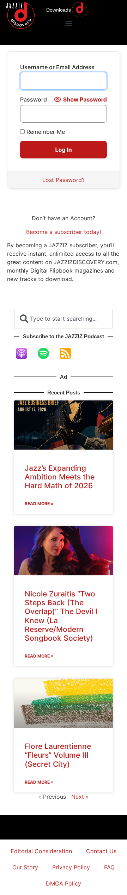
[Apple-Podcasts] (25, 353)
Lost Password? (63, 179)
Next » (80, 796)
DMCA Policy (63, 883)
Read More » (39, 503)
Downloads (58, 10)
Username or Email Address (57, 67)
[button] (68, 23)
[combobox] (63, 318)
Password (33, 99)
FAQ (109, 867)
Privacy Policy (71, 867)
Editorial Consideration (41, 851)
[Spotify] (47, 353)
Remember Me (45, 132)
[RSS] (69, 353)
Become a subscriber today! (63, 231)
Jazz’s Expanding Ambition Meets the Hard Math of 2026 (60, 477)
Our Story (25, 867)
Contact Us (101, 851)
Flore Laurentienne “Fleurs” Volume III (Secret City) (58, 755)
